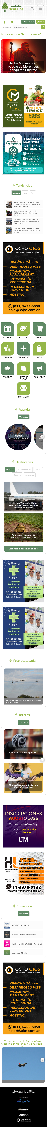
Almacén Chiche (19, 953)
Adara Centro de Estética (24, 934)
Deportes (17, 475)
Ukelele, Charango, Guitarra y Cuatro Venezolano (23, 785)
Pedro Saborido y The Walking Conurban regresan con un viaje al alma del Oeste (27, 204)
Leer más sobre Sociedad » (23, 548)
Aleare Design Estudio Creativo (27, 943)
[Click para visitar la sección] (7, 329)
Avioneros (29, 475)
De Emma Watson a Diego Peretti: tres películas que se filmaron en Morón (23, 505)
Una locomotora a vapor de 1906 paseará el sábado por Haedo (25, 213)
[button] (42, 437)
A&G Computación (21, 925)
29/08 (18, 437)
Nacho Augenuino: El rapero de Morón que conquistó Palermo (23, 66)
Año (33, 193)
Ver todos (23, 417)
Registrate (29, 22)
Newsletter (7, 27)
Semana (16, 193)
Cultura (38, 469)
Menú (40, 8)
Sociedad (10, 469)
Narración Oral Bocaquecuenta (23, 752)
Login (41, 22)
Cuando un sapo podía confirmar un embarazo (23, 536)
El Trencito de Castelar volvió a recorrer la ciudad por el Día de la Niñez (27, 230)
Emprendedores (24, 469)
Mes (25, 193)
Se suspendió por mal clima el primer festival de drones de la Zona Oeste (26, 221)
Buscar (32, 8)
